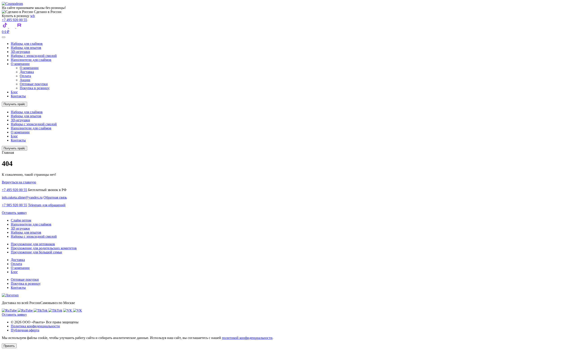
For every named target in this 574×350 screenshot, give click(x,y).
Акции (25, 80)
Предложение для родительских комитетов (44, 248)
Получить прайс (14, 104)
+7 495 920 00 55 (14, 20)
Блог (14, 92)
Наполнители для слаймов (31, 60)
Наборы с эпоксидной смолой (34, 56)
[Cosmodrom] (12, 4)
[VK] (12, 27)
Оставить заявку (14, 213)
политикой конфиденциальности (247, 338)
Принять (9, 346)
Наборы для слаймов (27, 44)
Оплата (25, 76)
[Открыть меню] (3, 37)
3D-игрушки (20, 52)
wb (32, 16)
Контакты (18, 96)
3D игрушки (20, 228)
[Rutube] (19, 27)
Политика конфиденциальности (35, 326)
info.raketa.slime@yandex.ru (22, 197)
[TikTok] (5, 27)
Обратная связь (55, 197)
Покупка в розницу (35, 88)
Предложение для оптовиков (33, 244)
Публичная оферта (25, 330)
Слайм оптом (21, 220)
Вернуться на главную (19, 182)
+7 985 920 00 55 (14, 205)
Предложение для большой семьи (36, 252)
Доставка (27, 72)
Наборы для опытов (26, 48)
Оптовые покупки (34, 84)
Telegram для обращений (46, 205)
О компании (20, 64)
